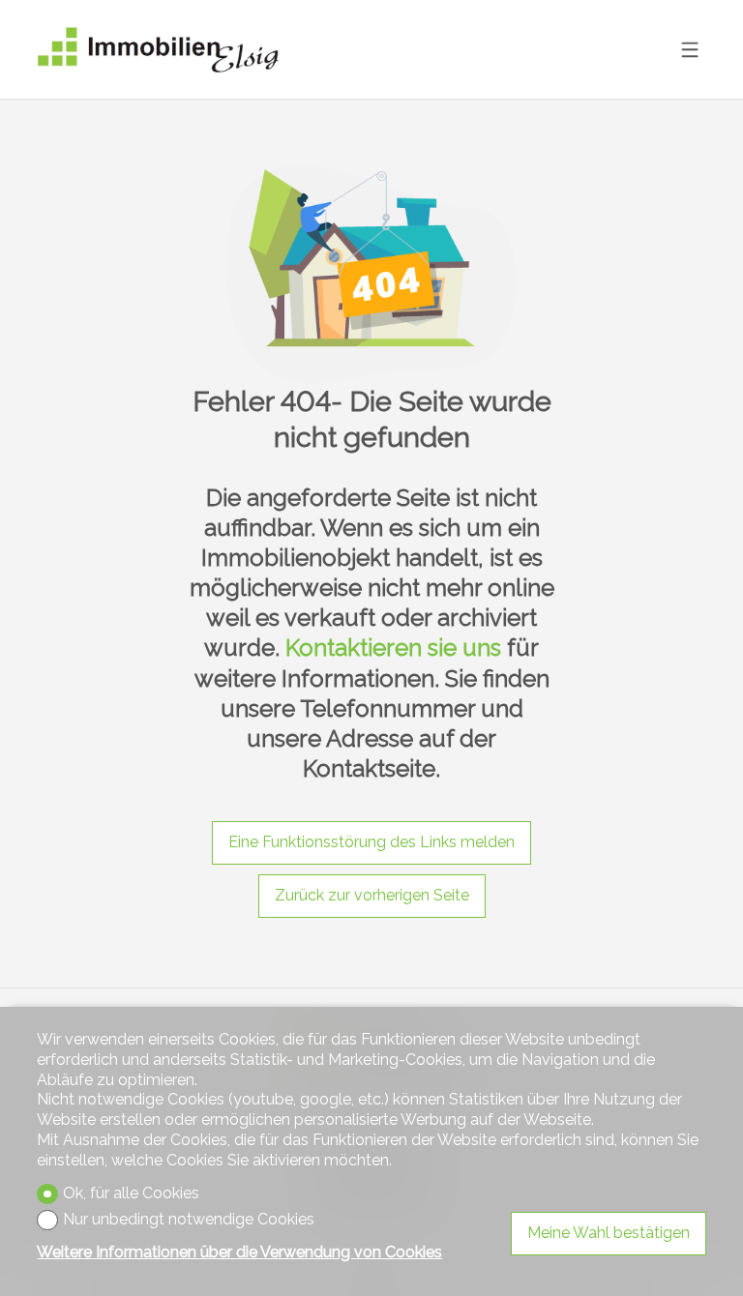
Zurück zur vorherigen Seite (372, 895)
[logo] (158, 50)
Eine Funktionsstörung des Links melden (371, 842)
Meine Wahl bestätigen (608, 1232)
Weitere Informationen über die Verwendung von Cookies (239, 1252)
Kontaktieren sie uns (393, 647)
